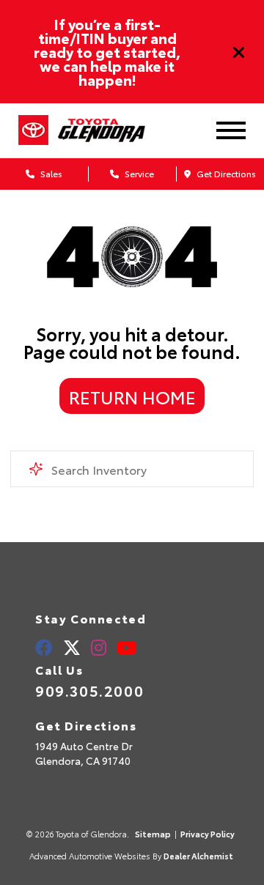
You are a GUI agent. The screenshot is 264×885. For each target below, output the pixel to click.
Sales (50, 173)
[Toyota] (33, 130)
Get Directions (225, 173)
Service (138, 173)
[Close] (239, 52)
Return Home (132, 396)
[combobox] (131, 469)
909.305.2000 (89, 690)
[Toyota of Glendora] (113, 131)
